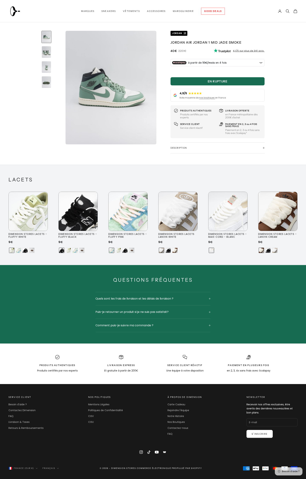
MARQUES (87, 11)
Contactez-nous (178, 428)
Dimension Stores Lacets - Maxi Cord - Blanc (227, 236)
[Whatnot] (164, 452)
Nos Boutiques (176, 422)
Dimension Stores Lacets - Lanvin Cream (277, 236)
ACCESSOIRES (156, 11)
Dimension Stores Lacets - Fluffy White (27, 236)
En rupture (218, 81)
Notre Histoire (176, 416)
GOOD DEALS (213, 11)
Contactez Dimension (22, 410)
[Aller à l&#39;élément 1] (46, 37)
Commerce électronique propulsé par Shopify (169, 468)
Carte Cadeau (176, 404)
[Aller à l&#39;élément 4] (46, 82)
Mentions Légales (98, 404)
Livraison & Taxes (19, 422)
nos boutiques (207, 97)
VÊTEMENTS (131, 11)
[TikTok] (149, 452)
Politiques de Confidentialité (105, 410)
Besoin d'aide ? (17, 404)
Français (48, 468)
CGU (91, 422)
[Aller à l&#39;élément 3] (46, 67)
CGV (91, 416)
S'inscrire (260, 434)
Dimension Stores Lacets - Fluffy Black (77, 236)
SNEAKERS (108, 11)
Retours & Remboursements (26, 428)
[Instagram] (141, 452)
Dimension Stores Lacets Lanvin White (176, 236)
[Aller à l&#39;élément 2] (46, 52)
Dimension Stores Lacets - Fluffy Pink (127, 236)
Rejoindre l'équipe (178, 410)
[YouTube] (157, 452)
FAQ (10, 416)
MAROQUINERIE (183, 11)
